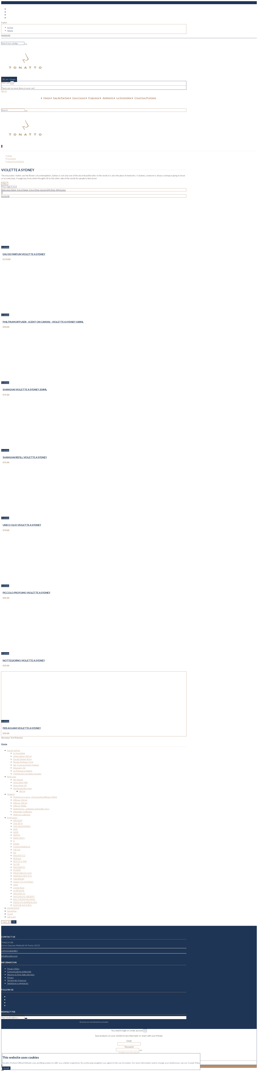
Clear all (6, 922)
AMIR (15, 832)
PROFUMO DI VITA (22, 873)
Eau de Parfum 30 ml (22, 759)
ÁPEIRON (17, 820)
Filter (4, 183)
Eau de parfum (13, 750)
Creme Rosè (18, 887)
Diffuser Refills (19, 805)
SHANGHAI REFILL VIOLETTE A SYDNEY (25, 457)
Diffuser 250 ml (20, 800)
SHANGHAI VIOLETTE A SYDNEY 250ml (25, 389)
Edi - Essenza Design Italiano (26, 765)
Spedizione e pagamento (17, 983)
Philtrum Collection (21, 814)
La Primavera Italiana (22, 770)
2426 (15, 884)
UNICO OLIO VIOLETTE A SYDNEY (22, 524)
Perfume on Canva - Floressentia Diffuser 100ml (35, 797)
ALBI (15, 829)
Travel (10, 914)
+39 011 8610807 (9, 950)
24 (5, 196)
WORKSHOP (13, 908)
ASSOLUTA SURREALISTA (25, 902)
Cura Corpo (78, 97)
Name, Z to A (29, 190)
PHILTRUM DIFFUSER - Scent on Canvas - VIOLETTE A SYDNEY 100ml (43, 321)
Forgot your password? (129, 1052)
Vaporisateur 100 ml (22, 756)
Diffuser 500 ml (20, 803)
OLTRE (16, 864)
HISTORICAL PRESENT (24, 896)
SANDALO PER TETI (22, 876)
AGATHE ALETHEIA (22, 905)
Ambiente (108, 97)
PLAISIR (17, 870)
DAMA (16, 843)
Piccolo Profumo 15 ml (23, 762)
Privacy (10, 977)
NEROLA (17, 858)
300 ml (22, 791)
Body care (11, 776)
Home (46, 97)
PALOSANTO (19, 867)
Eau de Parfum (61, 97)
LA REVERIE (18, 890)
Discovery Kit (19, 767)
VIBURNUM (18, 879)
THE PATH (18, 823)
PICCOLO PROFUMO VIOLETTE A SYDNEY (26, 592)
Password (129, 1046)
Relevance (6, 190)
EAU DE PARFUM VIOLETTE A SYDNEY (24, 254)
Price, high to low (58, 190)
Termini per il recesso (16, 980)
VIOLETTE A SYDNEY (23, 881)
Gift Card (11, 917)
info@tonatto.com (9, 956)
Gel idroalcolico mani (22, 788)
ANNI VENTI (19, 838)
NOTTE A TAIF (20, 861)
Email (129, 1041)
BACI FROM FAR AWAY (24, 899)
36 (8, 196)
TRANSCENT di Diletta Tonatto (27, 773)
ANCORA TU (19, 893)
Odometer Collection (22, 811)
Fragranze (94, 97)
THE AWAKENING (21, 826)
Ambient (11, 794)
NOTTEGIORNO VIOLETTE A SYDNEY (24, 660)
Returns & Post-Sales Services (20, 974)
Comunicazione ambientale (19, 971)
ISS (14, 852)
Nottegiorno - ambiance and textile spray (31, 808)
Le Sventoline (123, 97)
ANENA (16, 835)
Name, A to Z (17, 190)
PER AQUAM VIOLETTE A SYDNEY (22, 728)
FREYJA (16, 849)
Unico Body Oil (20, 785)
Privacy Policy (13, 968)
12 (2, 196)
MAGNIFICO (19, 855)
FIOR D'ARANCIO (21, 846)
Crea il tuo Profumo (145, 97)
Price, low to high (43, 190)
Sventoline (12, 911)
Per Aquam (18, 779)
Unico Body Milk (20, 782)
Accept (6, 1068)
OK (13, 922)
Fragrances (12, 817)
